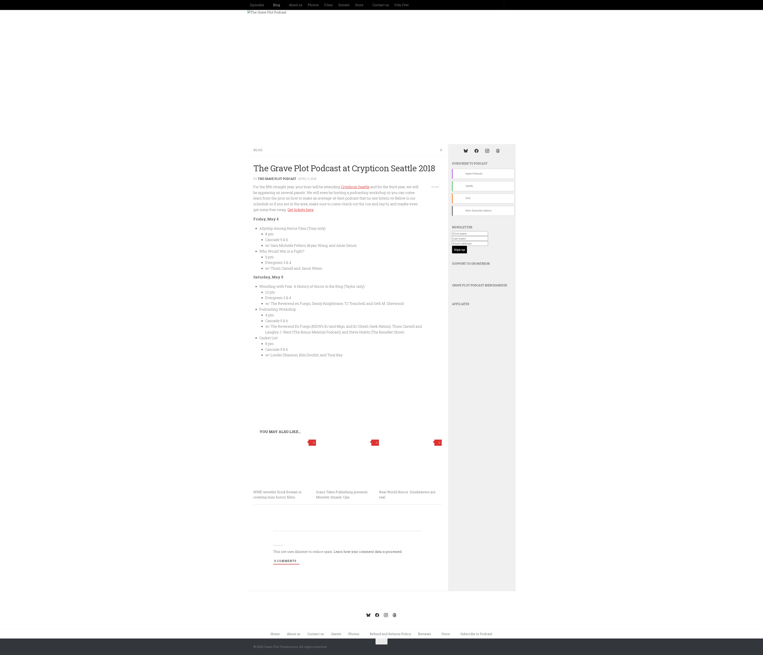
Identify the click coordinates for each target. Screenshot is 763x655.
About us (295, 5)
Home (275, 634)
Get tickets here (301, 209)
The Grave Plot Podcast (277, 179)
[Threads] (498, 150)
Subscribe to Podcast (476, 634)
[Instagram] (487, 150)
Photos (313, 5)
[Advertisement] (347, 399)
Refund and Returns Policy (390, 634)
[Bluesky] (465, 150)
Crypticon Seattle (355, 186)
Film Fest (401, 5)
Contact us (380, 5)
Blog (276, 5)
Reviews (424, 634)
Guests (336, 634)
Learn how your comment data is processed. (368, 551)
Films (328, 5)
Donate (344, 5)
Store (359, 5)
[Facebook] (476, 150)
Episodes (257, 5)
